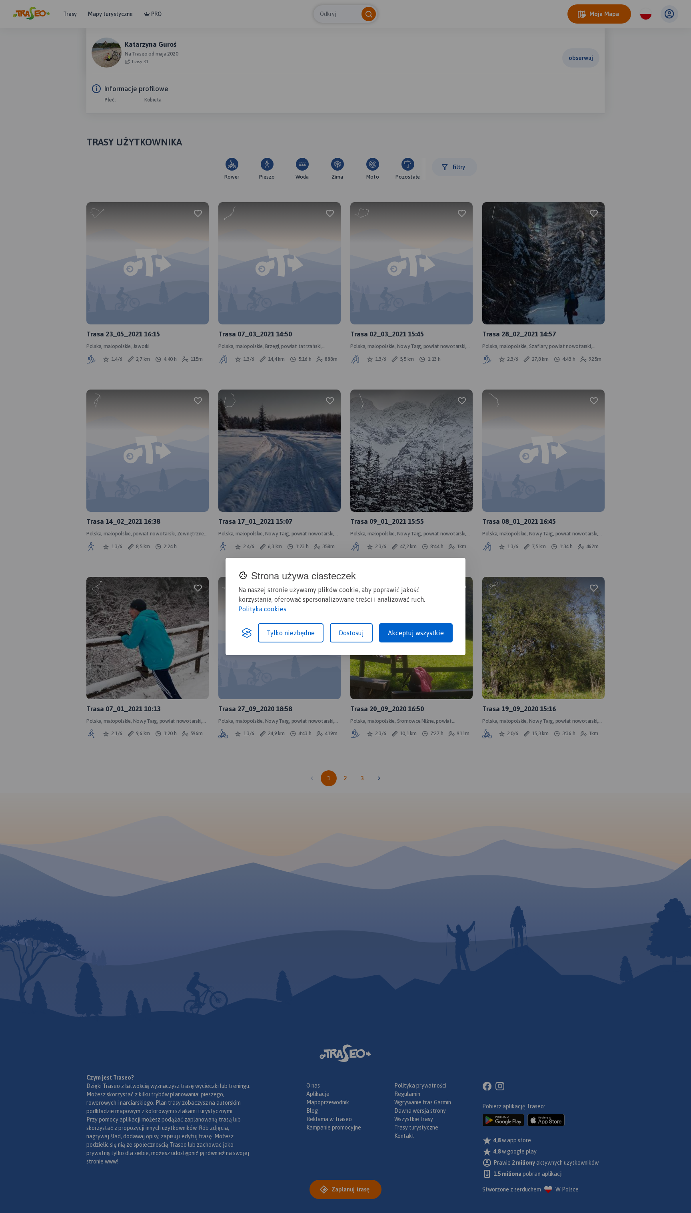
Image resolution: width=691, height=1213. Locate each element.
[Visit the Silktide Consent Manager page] (247, 633)
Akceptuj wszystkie (416, 632)
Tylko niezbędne (291, 632)
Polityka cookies (262, 608)
